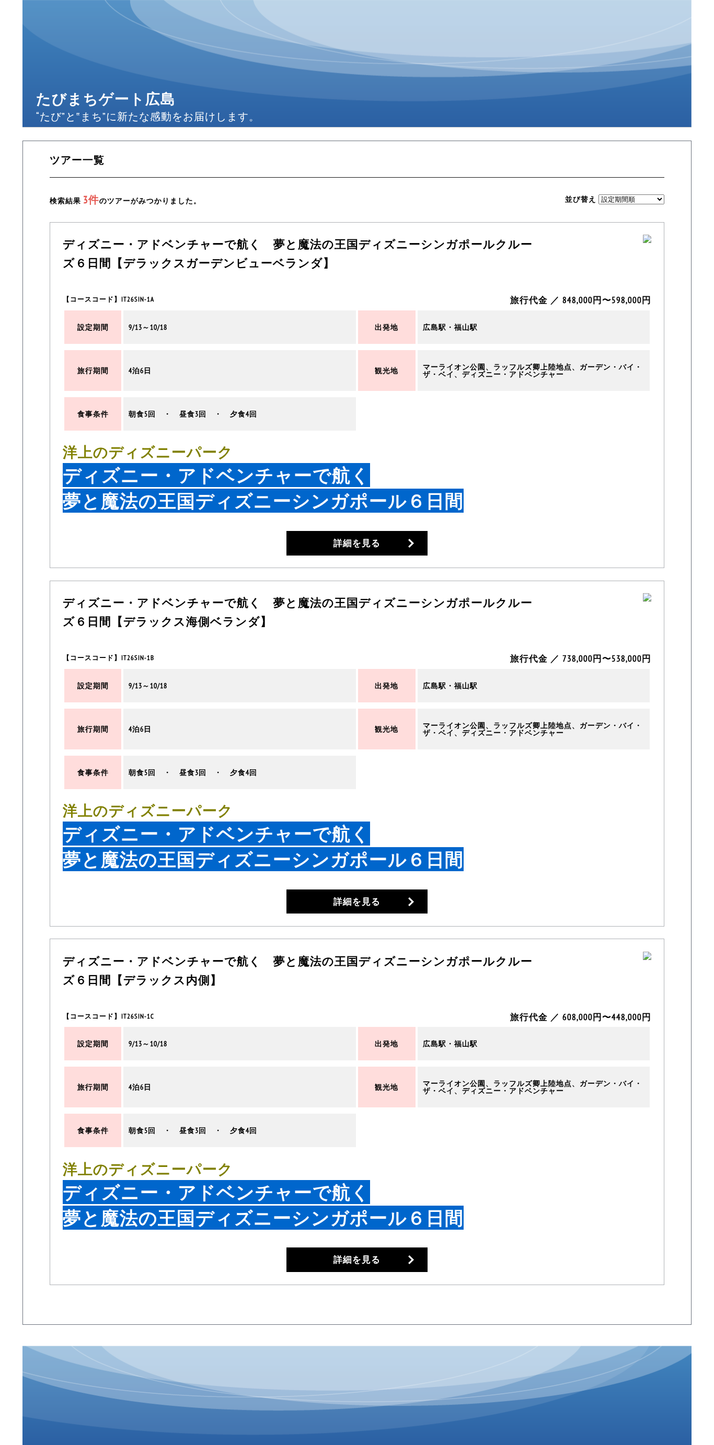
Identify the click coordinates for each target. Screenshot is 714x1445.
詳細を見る (357, 543)
